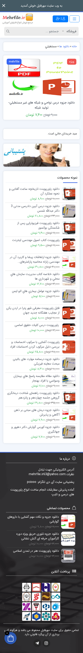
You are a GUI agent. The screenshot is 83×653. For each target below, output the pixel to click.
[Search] (8, 31)
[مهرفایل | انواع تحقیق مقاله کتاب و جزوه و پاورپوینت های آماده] (17, 18)
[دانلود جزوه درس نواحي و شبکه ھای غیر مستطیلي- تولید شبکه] (41, 77)
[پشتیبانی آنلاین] (41, 155)
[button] (3, 5)
